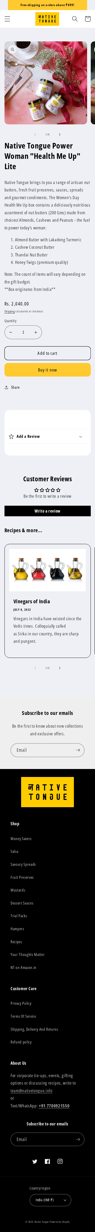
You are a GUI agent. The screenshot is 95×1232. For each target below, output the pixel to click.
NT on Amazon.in (23, 967)
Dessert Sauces (22, 903)
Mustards (18, 890)
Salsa (14, 851)
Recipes (16, 942)
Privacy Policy (21, 1003)
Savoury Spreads (23, 864)
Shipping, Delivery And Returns (34, 1029)
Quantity (10, 320)
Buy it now (47, 370)
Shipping (9, 311)
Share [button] (15, 387)
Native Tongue (42, 1222)
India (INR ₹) (45, 1199)
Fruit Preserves (22, 877)
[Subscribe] (78, 750)
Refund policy (21, 1042)
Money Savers (21, 838)
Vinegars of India (31, 601)
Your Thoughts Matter (28, 954)
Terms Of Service (23, 1016)
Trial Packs (19, 916)
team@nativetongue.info (32, 1090)
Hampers (17, 929)
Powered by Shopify (60, 1222)
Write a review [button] (47, 511)
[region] (47, 5)
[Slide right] (59, 134)
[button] (7, 18)
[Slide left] (35, 134)
